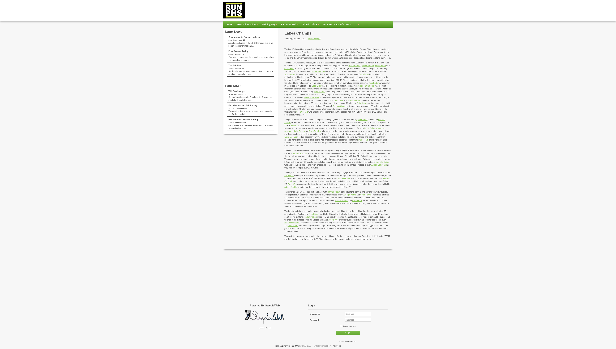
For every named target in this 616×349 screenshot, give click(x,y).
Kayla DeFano (370, 128)
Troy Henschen (354, 100)
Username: (315, 314)
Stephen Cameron (366, 86)
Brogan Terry (319, 92)
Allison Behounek (379, 165)
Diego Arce (338, 100)
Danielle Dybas (382, 162)
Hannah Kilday (333, 192)
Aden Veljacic (302, 112)
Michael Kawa (344, 178)
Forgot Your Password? (347, 341)
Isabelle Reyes (298, 131)
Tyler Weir (292, 184)
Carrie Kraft (357, 200)
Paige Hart (363, 140)
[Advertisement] (308, 275)
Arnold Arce (334, 220)
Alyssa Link (295, 125)
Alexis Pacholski (300, 153)
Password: (314, 320)
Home (229, 24)
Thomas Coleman (340, 106)
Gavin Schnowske (311, 97)
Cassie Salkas (341, 200)
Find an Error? (281, 346)
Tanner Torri (293, 226)
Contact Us (294, 346)
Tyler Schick (314, 214)
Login (347, 333)
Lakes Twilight (314, 39)
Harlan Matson (310, 217)
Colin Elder (289, 68)
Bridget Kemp (350, 195)
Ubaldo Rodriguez (292, 223)
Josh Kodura (380, 66)
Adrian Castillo (290, 187)
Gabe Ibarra (362, 103)
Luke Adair (289, 175)
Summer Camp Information (337, 24)
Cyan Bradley (362, 120)
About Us (337, 346)
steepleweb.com (265, 328)
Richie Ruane (368, 66)
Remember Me (349, 326)
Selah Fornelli (366, 195)
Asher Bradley (355, 66)
